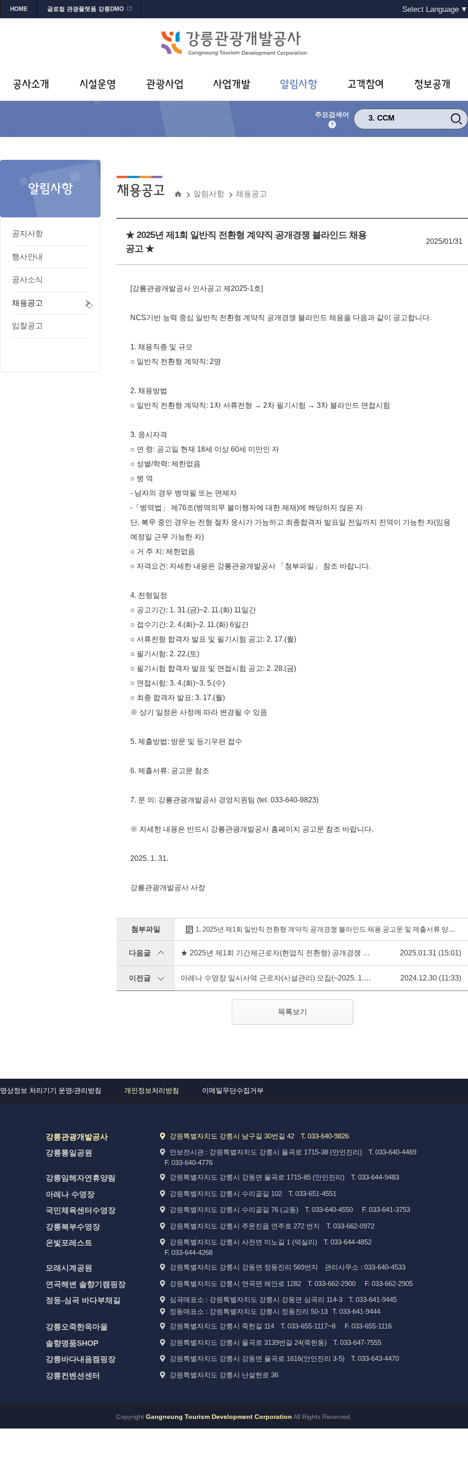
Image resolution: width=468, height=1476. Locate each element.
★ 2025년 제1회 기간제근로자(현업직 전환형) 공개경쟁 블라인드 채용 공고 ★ (307, 953)
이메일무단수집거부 (233, 1090)
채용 (385, 121)
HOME (19, 8)
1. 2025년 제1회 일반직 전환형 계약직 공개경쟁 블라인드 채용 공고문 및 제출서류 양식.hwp (329, 929)
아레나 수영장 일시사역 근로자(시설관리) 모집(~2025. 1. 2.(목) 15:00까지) (300, 978)
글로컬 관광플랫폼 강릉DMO (85, 8)
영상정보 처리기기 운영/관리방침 (50, 1090)
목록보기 (292, 1012)
